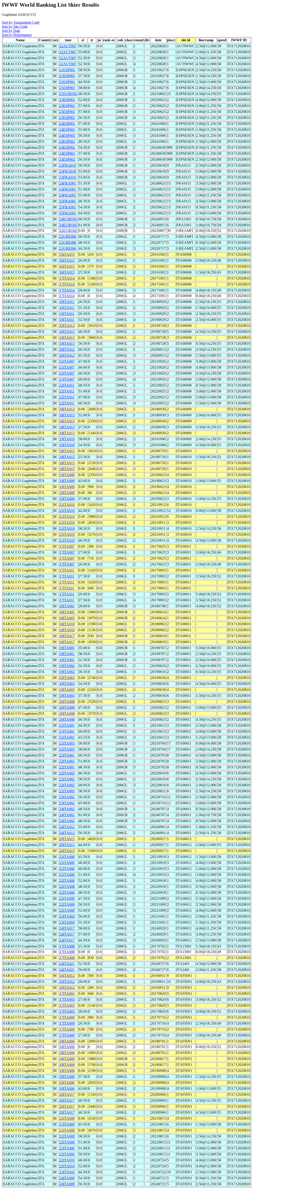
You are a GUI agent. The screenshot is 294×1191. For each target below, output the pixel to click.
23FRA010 (67, 165)
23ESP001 (67, 100)
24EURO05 (68, 219)
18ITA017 (67, 636)
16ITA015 (67, 254)
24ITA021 (67, 964)
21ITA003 (67, 743)
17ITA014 (67, 278)
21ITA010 (67, 505)
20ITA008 (67, 701)
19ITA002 (67, 666)
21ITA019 (67, 522)
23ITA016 (67, 1172)
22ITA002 (67, 773)
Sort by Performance (17, 35)
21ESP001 (67, 70)
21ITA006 (67, 857)
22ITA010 (67, 1160)
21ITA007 (67, 361)
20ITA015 (67, 839)
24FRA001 (67, 183)
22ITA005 (67, 791)
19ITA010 (67, 439)
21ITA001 (67, 725)
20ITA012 (67, 349)
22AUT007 (67, 46)
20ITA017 (67, 1094)
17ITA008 (67, 946)
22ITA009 (67, 898)
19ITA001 (67, 648)
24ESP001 (67, 124)
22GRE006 (67, 236)
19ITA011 (66, 302)
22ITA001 (67, 755)
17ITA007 (67, 546)
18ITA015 (67, 451)
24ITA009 (67, 1178)
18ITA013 (67, 409)
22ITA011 (66, 385)
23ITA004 (67, 916)
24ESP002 (67, 147)
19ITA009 (67, 475)
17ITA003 (67, 993)
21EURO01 (68, 94)
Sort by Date (11, 31)
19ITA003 (67, 678)
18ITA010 (67, 624)
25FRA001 (67, 201)
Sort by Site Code (15, 26)
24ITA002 (67, 809)
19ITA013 (67, 326)
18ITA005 (67, 612)
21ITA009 (67, 1118)
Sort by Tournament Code (21, 22)
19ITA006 (67, 1071)
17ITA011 (66, 570)
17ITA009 (67, 1017)
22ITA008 (67, 881)
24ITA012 (67, 827)
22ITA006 (67, 1142)
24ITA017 (67, 928)
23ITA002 (67, 797)
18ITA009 (67, 1059)
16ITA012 (67, 976)
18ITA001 (67, 606)
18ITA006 (67, 1041)
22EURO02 (68, 231)
